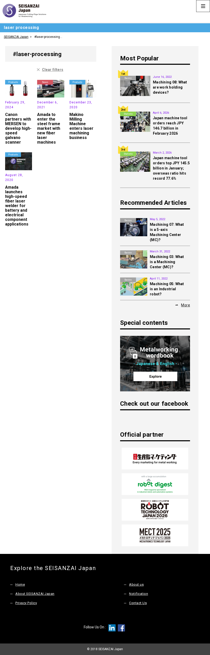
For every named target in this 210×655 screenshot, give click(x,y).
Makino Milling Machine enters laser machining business (81, 126)
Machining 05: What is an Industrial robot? (167, 289)
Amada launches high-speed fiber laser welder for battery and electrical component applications (16, 206)
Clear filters (53, 70)
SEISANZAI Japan (16, 37)
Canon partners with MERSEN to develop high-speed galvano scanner (18, 128)
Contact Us (138, 603)
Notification (138, 594)
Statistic (128, 114)
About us (136, 584)
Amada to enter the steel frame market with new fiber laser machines (48, 128)
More (185, 305)
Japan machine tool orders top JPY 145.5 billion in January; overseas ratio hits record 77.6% (171, 168)
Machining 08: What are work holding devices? (170, 87)
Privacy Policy (26, 603)
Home (20, 584)
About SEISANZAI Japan (35, 594)
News (45, 82)
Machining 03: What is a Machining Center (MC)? (167, 262)
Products (13, 82)
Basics (128, 78)
